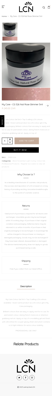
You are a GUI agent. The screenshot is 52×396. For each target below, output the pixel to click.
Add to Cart (26, 141)
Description (26, 286)
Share (2, 122)
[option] (10, 31)
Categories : (6, 161)
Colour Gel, (41, 161)
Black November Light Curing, (25, 161)
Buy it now (20, 150)
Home (4, 16)
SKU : (4, 157)
